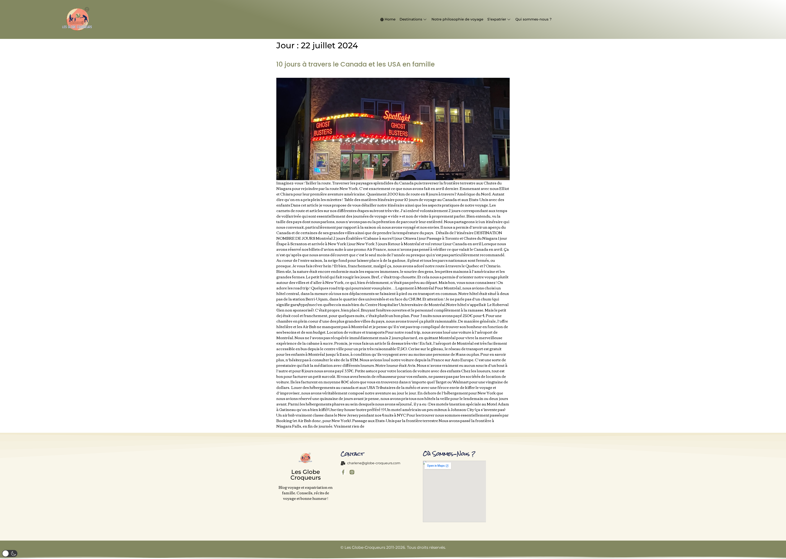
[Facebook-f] (343, 472)
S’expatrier (496, 19)
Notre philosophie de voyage (457, 19)
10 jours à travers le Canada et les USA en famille (355, 64)
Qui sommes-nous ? (533, 19)
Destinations (411, 19)
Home (390, 19)
